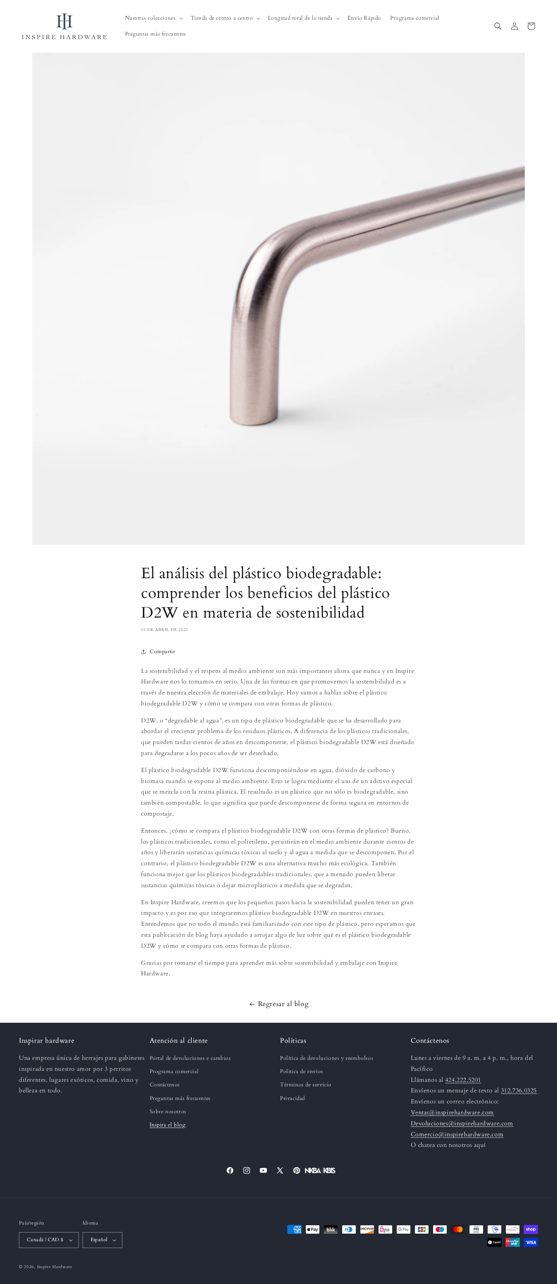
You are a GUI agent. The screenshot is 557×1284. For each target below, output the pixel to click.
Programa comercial (174, 1071)
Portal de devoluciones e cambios (190, 1058)
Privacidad (292, 1098)
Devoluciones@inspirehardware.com (462, 1123)
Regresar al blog (283, 1004)
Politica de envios (301, 1071)
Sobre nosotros (168, 1111)
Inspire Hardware (54, 1267)
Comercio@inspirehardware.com (457, 1134)
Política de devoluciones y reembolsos (326, 1058)
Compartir (162, 651)
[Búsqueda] (498, 26)
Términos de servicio (306, 1084)
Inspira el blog (168, 1124)
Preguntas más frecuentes (180, 1098)
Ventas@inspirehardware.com (452, 1112)
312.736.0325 (519, 1090)
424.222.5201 (463, 1080)
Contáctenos (165, 1084)
